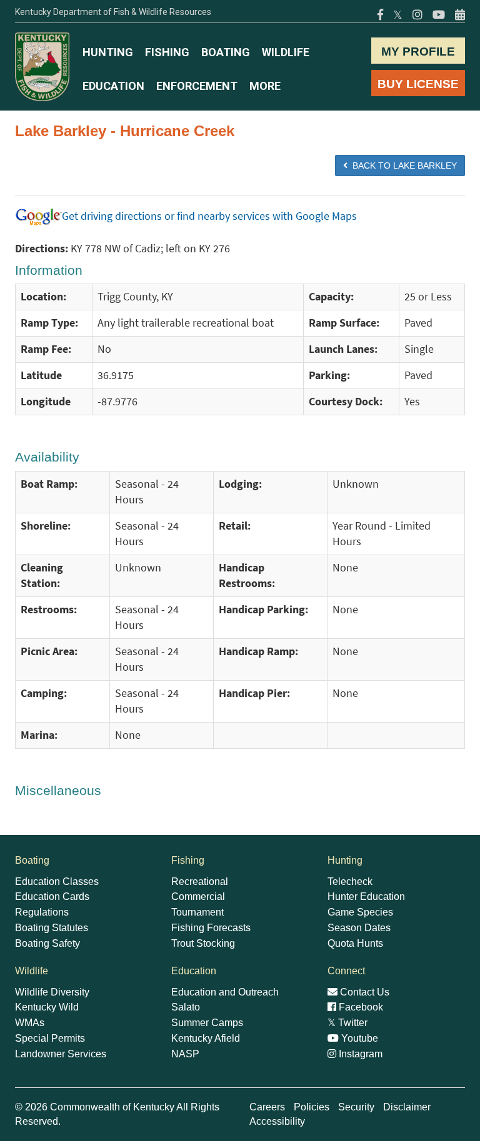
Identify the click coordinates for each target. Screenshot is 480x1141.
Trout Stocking (203, 943)
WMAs (29, 1022)
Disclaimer (407, 1107)
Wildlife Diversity (52, 992)
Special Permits (50, 1038)
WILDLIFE (285, 52)
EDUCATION (113, 85)
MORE (265, 85)
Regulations (42, 912)
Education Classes (57, 881)
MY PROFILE (418, 51)
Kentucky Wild (47, 1007)
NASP (185, 1054)
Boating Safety (47, 943)
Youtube (358, 1038)
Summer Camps (207, 1022)
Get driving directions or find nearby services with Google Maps (209, 216)
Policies (311, 1107)
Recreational (199, 881)
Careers (267, 1107)
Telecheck (350, 881)
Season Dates (359, 927)
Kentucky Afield (205, 1038)
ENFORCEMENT (197, 85)
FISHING (167, 52)
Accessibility (277, 1121)
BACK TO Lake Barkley (402, 165)
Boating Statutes (51, 927)
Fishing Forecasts (211, 927)
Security (356, 1107)
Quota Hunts (355, 943)
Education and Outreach (225, 992)
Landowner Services (60, 1054)
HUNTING (107, 52)
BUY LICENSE (418, 84)
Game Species (360, 912)
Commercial (198, 896)
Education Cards (52, 896)
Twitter (348, 1022)
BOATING (225, 52)
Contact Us (363, 992)
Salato (185, 1007)
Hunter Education (366, 896)
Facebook (359, 1007)
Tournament (197, 912)
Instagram (359, 1054)
